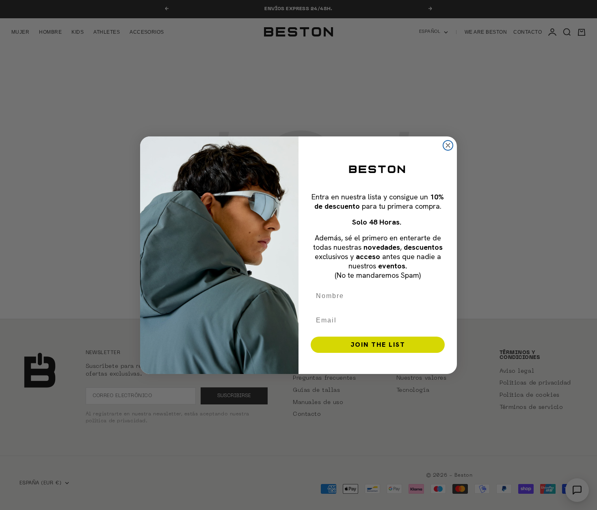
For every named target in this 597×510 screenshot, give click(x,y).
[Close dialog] (448, 145)
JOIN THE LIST (377, 344)
